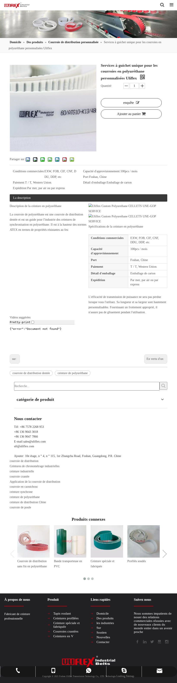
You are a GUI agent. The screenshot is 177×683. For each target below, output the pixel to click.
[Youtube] (159, 641)
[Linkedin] (144, 641)
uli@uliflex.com (24, 446)
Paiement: (19, 182)
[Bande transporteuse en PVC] (70, 541)
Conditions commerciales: (28, 171)
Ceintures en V (63, 636)
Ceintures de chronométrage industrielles (34, 466)
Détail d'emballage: (95, 182)
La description (22, 197)
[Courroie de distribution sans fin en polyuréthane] (33, 541)
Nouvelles (103, 637)
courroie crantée (19, 476)
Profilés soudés (136, 561)
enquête (128, 102)
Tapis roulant (62, 613)
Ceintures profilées (66, 618)
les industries (105, 623)
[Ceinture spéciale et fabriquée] (107, 541)
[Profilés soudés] (143, 541)
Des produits (105, 618)
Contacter (102, 642)
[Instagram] (166, 641)
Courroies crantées (65, 631)
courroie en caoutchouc (24, 486)
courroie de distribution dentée (31, 373)
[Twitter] (151, 641)
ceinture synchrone (21, 491)
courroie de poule (20, 507)
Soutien (101, 632)
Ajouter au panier (129, 114)
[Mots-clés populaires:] (163, 386)
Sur (98, 627)
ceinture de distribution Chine (28, 502)
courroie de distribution (24, 461)
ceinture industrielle (22, 471)
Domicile (102, 613)
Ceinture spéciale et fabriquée (66, 624)
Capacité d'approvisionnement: (101, 171)
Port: (86, 177)
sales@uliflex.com (34, 441)
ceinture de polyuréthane (73, 373)
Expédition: (20, 188)
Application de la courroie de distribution (35, 481)
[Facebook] (137, 641)
